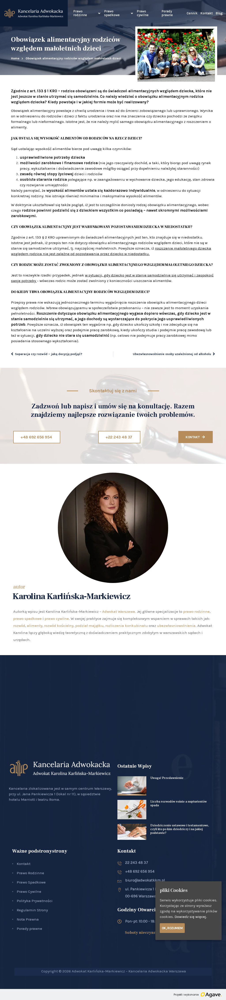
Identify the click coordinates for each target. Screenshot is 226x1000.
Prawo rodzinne (80, 13)
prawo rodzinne (196, 611)
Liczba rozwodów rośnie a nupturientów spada (178, 803)
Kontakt (206, 13)
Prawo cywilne (143, 13)
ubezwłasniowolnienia (176, 625)
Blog (219, 13)
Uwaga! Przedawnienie (166, 778)
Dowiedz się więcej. (191, 916)
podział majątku (89, 625)
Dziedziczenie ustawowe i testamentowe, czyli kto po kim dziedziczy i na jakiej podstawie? (179, 829)
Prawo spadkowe (112, 13)
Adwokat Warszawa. (119, 611)
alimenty (34, 625)
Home (15, 58)
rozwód (19, 625)
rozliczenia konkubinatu (126, 625)
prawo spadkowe (27, 618)
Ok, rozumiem (172, 928)
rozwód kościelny (58, 625)
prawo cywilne (57, 618)
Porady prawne (167, 13)
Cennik (192, 13)
